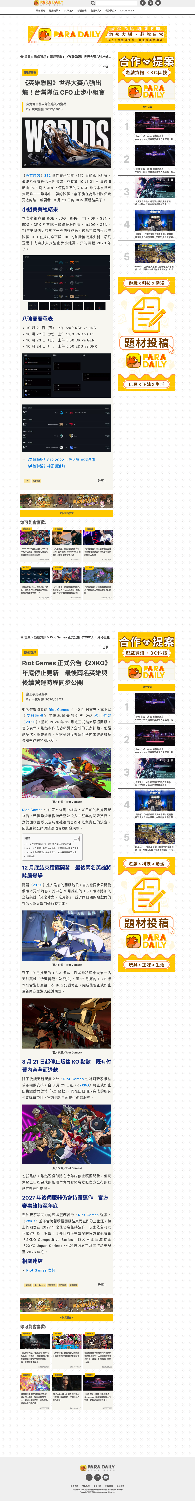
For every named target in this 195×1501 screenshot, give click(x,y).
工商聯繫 (120, 1486)
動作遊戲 (51, 1285)
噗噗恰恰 (38, 109)
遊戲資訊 (53, 10)
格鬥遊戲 (102, 716)
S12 (47, 175)
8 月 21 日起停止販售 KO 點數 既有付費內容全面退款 (52, 848)
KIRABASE (126, 10)
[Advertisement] (97, 53)
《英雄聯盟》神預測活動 (45, 466)
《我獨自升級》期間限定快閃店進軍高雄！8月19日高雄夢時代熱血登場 (153, 202)
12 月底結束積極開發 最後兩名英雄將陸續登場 (48, 844)
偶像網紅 (110, 10)
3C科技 (68, 10)
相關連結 (31, 856)
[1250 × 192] (66, 507)
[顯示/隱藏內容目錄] (74, 839)
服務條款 (74, 1486)
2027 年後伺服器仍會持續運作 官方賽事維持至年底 (51, 852)
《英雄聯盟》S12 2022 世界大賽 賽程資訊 (60, 460)
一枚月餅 (38, 699)
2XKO (31, 722)
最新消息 (40, 10)
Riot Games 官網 (40, 1270)
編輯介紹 (97, 1486)
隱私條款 (86, 1486)
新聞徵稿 (109, 1486)
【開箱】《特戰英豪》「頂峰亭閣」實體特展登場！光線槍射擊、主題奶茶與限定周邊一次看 (154, 236)
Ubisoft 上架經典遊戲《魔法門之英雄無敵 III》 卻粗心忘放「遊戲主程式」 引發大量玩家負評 (154, 268)
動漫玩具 (95, 10)
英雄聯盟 (33, 175)
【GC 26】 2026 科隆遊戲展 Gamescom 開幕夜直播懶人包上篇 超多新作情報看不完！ (154, 170)
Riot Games (59, 710)
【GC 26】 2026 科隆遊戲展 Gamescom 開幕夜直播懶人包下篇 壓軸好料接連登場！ (154, 751)
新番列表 (82, 10)
